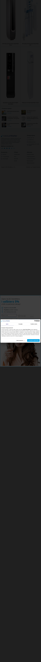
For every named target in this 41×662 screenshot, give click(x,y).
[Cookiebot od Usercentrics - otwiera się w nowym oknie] (35, 321)
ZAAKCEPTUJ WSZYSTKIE (33, 340)
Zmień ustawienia (19, 340)
